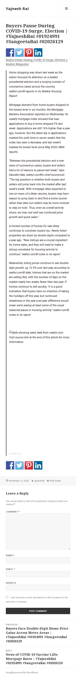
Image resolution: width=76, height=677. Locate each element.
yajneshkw (39, 480)
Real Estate (55, 480)
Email (10, 569)
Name (10, 555)
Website (11, 582)
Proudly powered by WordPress (22, 672)
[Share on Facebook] (10, 52)
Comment (13, 511)
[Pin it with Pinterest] (29, 52)
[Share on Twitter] (19, 52)
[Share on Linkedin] (38, 52)
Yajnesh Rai (17, 8)
